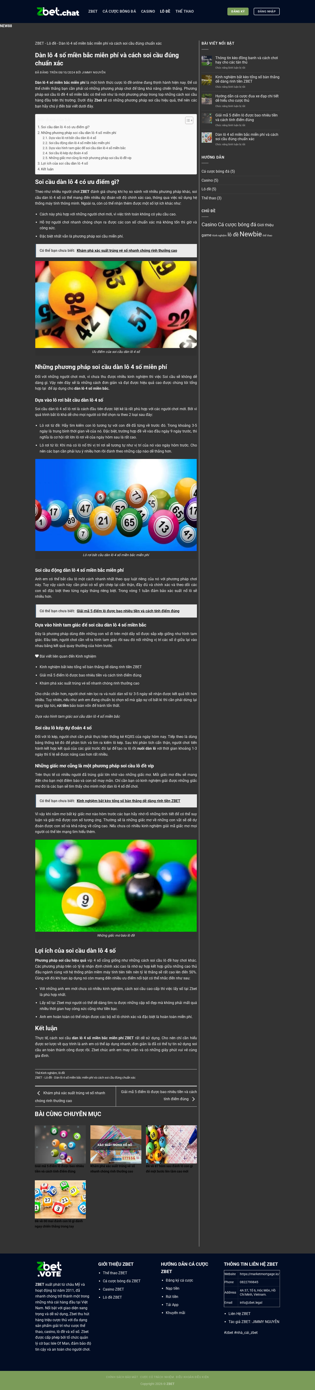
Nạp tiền (172, 1288)
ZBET (93, 11)
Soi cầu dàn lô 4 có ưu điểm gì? (65, 127)
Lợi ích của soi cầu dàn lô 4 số (64, 163)
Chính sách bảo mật (122, 1377)
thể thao (267, 235)
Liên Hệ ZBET (240, 1314)
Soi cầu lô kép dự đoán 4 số (68, 153)
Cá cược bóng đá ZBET (122, 1281)
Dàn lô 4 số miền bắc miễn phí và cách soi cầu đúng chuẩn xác (246, 136)
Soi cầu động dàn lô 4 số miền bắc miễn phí (79, 143)
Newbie (251, 234)
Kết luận (47, 169)
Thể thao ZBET (115, 1273)
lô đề (61, 1073)
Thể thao (184, 11)
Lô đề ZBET (112, 1297)
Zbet (98, 100)
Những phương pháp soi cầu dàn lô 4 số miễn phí (78, 133)
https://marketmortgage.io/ (259, 1274)
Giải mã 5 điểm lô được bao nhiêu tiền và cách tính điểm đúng (90, 675)
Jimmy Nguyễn (93, 72)
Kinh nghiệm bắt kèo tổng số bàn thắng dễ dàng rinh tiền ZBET (91, 667)
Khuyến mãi (175, 1313)
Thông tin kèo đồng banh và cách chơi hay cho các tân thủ (246, 60)
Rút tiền (172, 1296)
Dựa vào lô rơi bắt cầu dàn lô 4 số (72, 138)
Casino (148, 11)
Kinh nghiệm (49, 1073)
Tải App (172, 1305)
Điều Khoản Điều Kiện (192, 1377)
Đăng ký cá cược (179, 1280)
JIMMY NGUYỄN (265, 1322)
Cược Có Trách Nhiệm (157, 1377)
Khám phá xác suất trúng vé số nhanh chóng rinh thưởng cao (89, 683)
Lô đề (165, 11)
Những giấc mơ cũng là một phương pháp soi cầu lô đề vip (90, 158)
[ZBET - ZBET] (58, 11)
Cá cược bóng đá (119, 11)
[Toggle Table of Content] (187, 120)
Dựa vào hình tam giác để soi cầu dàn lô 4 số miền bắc (87, 148)
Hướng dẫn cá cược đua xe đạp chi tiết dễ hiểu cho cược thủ (247, 98)
